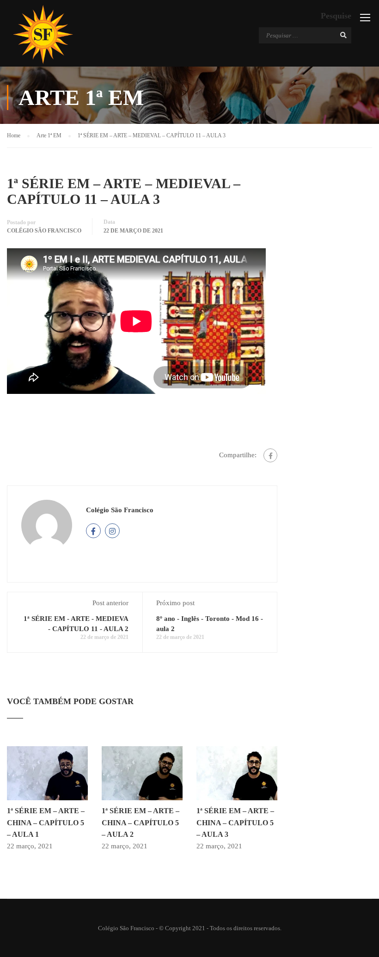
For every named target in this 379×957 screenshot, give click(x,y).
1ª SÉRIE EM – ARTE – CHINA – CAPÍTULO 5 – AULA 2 (140, 822)
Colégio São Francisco (44, 230)
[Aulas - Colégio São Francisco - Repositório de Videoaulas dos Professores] (43, 34)
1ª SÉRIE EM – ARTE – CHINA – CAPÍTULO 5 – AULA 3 (235, 822)
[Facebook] (270, 455)
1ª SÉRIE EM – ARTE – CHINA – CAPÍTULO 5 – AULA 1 (46, 822)
